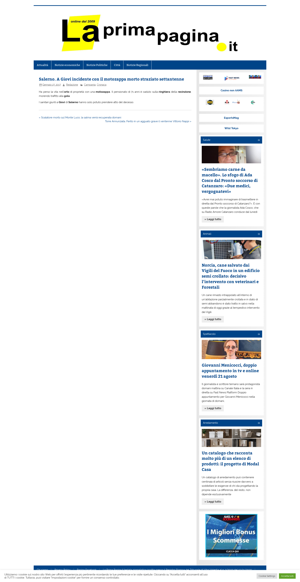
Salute (206, 140)
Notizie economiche (67, 65)
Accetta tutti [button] (287, 576)
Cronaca (101, 84)
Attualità (42, 65)
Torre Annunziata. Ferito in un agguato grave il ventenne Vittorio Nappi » (148, 121)
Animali (207, 233)
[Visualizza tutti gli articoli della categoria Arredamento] (258, 423)
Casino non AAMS (231, 90)
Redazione (72, 84)
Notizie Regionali (137, 65)
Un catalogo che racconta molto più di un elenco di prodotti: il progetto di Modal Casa (230, 461)
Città (117, 65)
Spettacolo (209, 334)
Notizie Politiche (96, 65)
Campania (90, 84)
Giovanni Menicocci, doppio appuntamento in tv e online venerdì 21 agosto (230, 370)
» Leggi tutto (213, 219)
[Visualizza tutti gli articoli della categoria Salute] (258, 140)
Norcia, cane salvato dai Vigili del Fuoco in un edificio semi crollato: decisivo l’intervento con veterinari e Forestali (231, 276)
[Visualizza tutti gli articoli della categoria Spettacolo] (258, 334)
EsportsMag (231, 117)
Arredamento (210, 422)
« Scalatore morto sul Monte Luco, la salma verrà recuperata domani (80, 117)
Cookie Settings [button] (267, 576)
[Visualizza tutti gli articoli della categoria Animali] (258, 234)
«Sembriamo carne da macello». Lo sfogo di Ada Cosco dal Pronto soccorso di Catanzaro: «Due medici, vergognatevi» (230, 180)
